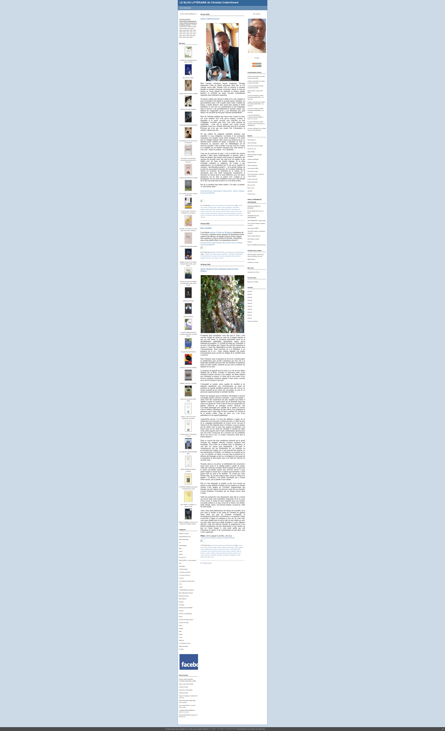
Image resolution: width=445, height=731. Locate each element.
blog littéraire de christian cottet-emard (214, 256)
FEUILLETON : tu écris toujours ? (188, 560)
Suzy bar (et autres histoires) (188, 109)
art (179, 542)
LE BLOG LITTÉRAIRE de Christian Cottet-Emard (209, 2)
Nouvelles (181, 604)
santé (201, 549)
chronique (210, 207)
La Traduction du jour (185, 643)
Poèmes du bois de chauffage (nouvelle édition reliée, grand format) (188, 283)
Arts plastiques (183, 545)
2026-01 (250, 312)
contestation (235, 207)
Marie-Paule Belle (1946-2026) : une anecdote (256, 97)
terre (239, 553)
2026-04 (250, 303)
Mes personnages (184, 596)
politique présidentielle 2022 (208, 209)
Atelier (180, 634)
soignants (220, 213)
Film (180, 563)
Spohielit (250, 191)
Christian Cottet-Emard (254, 76)
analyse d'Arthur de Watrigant (221, 232)
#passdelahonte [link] (217, 191)
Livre (180, 584)
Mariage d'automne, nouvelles (188, 383)
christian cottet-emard (211, 213)
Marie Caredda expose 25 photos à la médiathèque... (256, 123)
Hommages (182, 566)
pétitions (233, 551)
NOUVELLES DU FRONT (185, 607)
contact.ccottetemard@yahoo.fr (188, 13)
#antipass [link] (219, 538)
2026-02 (250, 309)
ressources (207, 555)
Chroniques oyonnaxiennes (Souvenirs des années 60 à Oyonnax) (188, 160)
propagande (221, 215)
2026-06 (250, 297)
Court (180, 637)
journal (205, 207)
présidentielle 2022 (235, 549)
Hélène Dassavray (252, 165)
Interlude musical (183, 687)
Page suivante (208, 563)
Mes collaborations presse (186, 593)
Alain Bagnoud (252, 139)
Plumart (250, 242)
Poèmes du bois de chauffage (188, 367)
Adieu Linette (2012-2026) (186, 684)
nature (202, 555)
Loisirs (180, 587)
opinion (217, 258)
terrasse (218, 211)
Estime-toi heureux (184, 533)
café (214, 211)
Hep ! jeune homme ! (188, 77)
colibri (238, 555)
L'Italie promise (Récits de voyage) (188, 177)
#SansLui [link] (235, 191)
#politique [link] (241, 191)
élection (227, 549)
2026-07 (250, 294)
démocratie (230, 553)
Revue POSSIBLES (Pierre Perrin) (257, 245)
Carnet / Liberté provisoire (209, 19)
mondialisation (232, 555)
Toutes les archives (253, 321)
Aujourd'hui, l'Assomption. (186, 690)
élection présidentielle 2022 (223, 209)
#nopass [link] (213, 538)
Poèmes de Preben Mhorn (186, 619)
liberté (228, 211)
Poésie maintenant (253, 179)
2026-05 (250, 300)
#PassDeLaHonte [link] (206, 538)
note (201, 207)
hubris (202, 557)
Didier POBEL (251, 151)
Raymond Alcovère (252, 182)
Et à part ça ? (182, 557)
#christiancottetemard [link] (206, 191)
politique (219, 254)
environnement (230, 547)
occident (208, 553)
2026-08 (250, 291)
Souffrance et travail (253, 262)
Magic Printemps (183, 646)
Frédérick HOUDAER (253, 159)
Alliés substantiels (184, 539)
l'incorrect (208, 258)
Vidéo (180, 625)
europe (202, 215)
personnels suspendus (230, 213)
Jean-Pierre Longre (253, 171)
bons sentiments (229, 215)
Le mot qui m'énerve (184, 575)
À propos (256, 57)
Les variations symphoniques (187, 581)
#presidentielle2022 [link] (209, 193)
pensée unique (239, 215)
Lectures (181, 578)
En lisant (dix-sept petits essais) (188, 246)
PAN (249, 90)
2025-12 (250, 315)
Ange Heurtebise (252, 142)
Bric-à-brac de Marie (253, 281)
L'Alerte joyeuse (183, 569)
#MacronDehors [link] (227, 191)
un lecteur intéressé (253, 86)
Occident (181, 649)
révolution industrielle (222, 555)
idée (215, 207)
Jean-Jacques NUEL (253, 168)
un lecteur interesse (253, 108)
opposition (229, 207)
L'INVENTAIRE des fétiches (186, 590)
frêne (209, 557)
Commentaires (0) (229, 205)
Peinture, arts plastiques (185, 613)
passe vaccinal (235, 211)
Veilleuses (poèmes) (188, 300)
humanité (213, 555)
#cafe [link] (202, 193)
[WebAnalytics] (202, 202)
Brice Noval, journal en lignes (255, 145)
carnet (180, 551)
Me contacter (256, 13)
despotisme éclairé (230, 256)
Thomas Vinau (251, 194)
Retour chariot (251, 185)
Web (180, 631)
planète (236, 553)
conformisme (203, 551)
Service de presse (184, 622)
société (219, 207)
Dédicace (181, 640)
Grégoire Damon (252, 162)
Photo (180, 616)
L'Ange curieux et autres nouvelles (188, 93)
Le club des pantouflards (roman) (188, 125)
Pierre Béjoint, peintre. (253, 239)
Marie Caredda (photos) (254, 236)
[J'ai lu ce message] (443, 729)
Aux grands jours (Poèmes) (188, 351)
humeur (223, 207)
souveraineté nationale (211, 215)
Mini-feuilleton (182, 598)
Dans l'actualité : (206, 228)
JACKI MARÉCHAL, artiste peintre (257, 220)
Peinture (181, 610)
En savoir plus (260, 729)
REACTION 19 (251, 259)
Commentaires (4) (229, 545)
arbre (212, 557)
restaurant (223, 211)
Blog (180, 548)
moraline (202, 217)
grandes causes (221, 551)
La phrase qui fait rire (184, 572)
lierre (205, 557)
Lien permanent (219, 205)
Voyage (181, 628)
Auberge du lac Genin (253, 272)
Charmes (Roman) (188, 316)
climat (236, 547)
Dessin (181, 554)
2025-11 (250, 318)
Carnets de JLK (252, 148)
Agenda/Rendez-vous (185, 536)
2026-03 (250, 306)
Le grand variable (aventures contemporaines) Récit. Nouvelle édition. (188, 334)
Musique (181, 601)
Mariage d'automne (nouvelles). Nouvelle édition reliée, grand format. (188, 263)
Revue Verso (251, 188)
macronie (239, 213)
